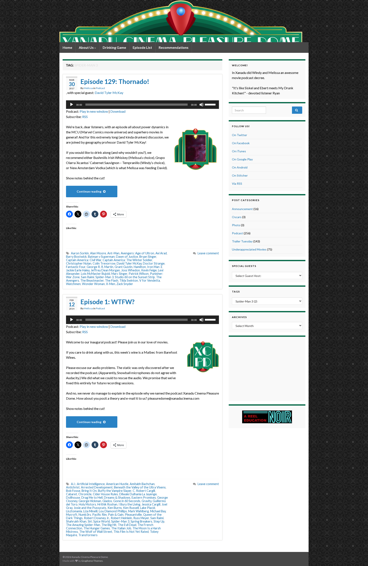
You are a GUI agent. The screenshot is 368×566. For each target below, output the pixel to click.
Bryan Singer (147, 256)
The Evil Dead (127, 525)
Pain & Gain (116, 514)
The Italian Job (121, 528)
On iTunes (239, 151)
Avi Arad (161, 253)
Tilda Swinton (128, 280)
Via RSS (237, 183)
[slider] (211, 104)
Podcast (100, 88)
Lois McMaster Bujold (95, 273)
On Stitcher (240, 175)
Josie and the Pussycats (90, 508)
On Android (239, 167)
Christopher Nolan (78, 263)
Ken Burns (115, 508)
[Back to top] (358, 556)
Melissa (88, 88)
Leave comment (208, 253)
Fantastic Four (75, 267)
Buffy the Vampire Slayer (114, 491)
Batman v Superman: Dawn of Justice (113, 256)
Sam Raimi (87, 277)
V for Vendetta (149, 280)
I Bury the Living (129, 504)
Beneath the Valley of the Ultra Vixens (140, 487)
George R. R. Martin (100, 267)
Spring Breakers (141, 521)
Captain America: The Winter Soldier (127, 260)
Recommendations (173, 47)
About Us (86, 47)
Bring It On (89, 491)
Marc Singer (119, 273)
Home (67, 47)
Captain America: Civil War (83, 260)
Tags (236, 291)
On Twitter (239, 135)
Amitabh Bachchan (142, 484)
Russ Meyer (141, 518)
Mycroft (71, 514)
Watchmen (73, 284)
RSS (85, 117)
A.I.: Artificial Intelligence (88, 484)
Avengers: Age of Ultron (137, 253)
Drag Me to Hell (92, 497)
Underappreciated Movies (249, 249)
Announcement (242, 209)
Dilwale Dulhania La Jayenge (138, 494)
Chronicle (85, 494)
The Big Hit (108, 525)
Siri (90, 521)
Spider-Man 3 (104, 277)
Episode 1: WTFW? (107, 301)
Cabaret (71, 494)
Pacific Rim (99, 514)
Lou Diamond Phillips (113, 511)
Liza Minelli (90, 511)
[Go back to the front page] (180, 21)
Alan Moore (98, 253)
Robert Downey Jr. (96, 518)
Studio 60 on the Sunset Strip (135, 277)
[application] (142, 104)
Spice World (101, 521)
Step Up (159, 521)
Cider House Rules (105, 494)
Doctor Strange (154, 263)
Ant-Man (113, 253)
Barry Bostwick (76, 256)
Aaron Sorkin (80, 253)
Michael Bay (158, 511)
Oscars (237, 217)
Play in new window (94, 111)
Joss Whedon (130, 270)
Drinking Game (114, 47)
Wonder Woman (93, 284)
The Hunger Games (96, 528)
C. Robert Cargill (144, 491)
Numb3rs (85, 514)
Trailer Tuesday (242, 241)
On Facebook (241, 143)
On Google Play (242, 159)
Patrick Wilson (139, 273)
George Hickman (90, 501)
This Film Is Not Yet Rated (131, 531)
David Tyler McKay (109, 93)
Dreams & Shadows (117, 497)
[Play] (71, 104)
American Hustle (117, 484)
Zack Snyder (124, 284)
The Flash (111, 280)
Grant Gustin (123, 267)
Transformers (88, 535)
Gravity (146, 501)
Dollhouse (73, 497)
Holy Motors (87, 504)
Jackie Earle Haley (77, 270)
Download (117, 111)
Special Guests (244, 266)
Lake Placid (147, 508)
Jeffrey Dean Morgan (105, 270)
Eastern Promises (144, 497)
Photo (236, 225)
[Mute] (201, 104)
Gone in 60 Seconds (126, 501)
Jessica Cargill (151, 504)
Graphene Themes (92, 560)
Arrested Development (97, 487)
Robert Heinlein (121, 518)
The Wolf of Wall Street (95, 531)
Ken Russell (131, 508)
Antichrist (73, 487)
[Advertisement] (267, 368)
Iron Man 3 (154, 267)
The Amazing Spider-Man (83, 525)
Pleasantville (133, 514)
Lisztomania (74, 511)
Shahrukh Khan (76, 521)
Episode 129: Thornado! (114, 81)
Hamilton (140, 267)
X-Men (110, 284)
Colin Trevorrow (104, 263)
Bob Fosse (73, 491)
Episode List (142, 47)
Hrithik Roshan (107, 504)
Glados (107, 501)
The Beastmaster (92, 280)
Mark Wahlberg (138, 511)
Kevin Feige (149, 270)
